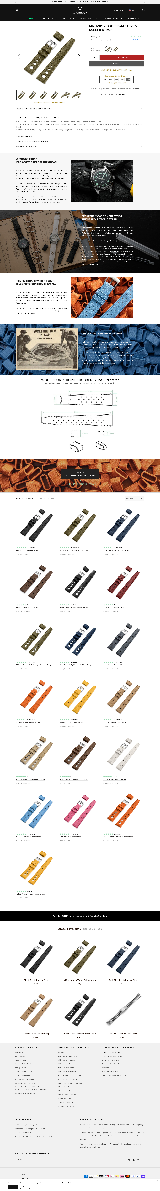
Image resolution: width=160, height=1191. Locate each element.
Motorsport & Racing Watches (70, 1083)
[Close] (158, 1181)
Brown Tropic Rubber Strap (27, 608)
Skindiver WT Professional (68, 1056)
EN (133, 10)
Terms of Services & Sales (25, 1071)
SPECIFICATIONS (24, 136)
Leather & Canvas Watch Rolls (114, 1075)
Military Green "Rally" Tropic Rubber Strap (33, 665)
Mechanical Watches (66, 1087)
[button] (17, 10)
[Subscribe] (51, 1159)
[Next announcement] (144, 2)
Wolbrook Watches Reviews (25, 1093)
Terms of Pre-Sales (22, 1075)
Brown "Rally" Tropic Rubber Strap (74, 779)
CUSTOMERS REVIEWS (26, 146)
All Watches (63, 1052)
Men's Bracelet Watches (67, 1094)
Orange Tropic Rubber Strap (28, 722)
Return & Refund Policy (24, 1064)
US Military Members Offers (26, 1083)
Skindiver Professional (67, 1071)
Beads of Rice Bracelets (111, 1064)
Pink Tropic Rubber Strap (70, 837)
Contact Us (136, 89)
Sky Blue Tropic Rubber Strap (28, 837)
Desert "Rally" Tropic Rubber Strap (30, 779)
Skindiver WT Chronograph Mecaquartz (30, 1129)
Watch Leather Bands (110, 1060)
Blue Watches (63, 1110)
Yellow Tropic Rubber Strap (71, 722)
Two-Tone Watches (66, 1102)
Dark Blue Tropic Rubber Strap (116, 550)
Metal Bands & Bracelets (112, 1056)
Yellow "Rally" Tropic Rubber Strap (30, 894)
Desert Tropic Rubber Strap (114, 722)
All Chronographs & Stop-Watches (28, 1125)
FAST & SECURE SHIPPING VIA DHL (32, 141)
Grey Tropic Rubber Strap (114, 665)
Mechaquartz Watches (67, 1091)
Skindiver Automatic (66, 1068)
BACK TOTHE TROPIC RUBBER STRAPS (80, 473)
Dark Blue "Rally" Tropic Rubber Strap (75, 665)
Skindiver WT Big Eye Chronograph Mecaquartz (33, 1136)
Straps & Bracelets (69, 928)
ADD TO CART (122, 58)
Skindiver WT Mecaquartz (68, 1064)
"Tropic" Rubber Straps (111, 1052)
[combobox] (131, 10)
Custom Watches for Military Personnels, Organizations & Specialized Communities (31, 1088)
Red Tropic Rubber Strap (113, 608)
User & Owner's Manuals (24, 1079)
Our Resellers (20, 1056)
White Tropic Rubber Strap (114, 779)
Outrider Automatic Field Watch (70, 1075)
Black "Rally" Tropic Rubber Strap (74, 608)
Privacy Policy (20, 1068)
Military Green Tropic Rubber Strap (74, 550)
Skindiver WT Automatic (67, 1060)
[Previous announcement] (15, 2)
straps (44, 124)
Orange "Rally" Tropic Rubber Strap (118, 837)
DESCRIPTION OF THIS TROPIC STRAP (33, 109)
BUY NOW (116, 64)
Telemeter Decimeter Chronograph (28, 1132)
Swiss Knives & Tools (110, 1071)
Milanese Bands (108, 1068)
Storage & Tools (93, 928)
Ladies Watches (64, 1098)
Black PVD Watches (66, 1106)
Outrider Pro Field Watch (68, 1079)
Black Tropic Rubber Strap (27, 550)
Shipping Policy (21, 1060)
